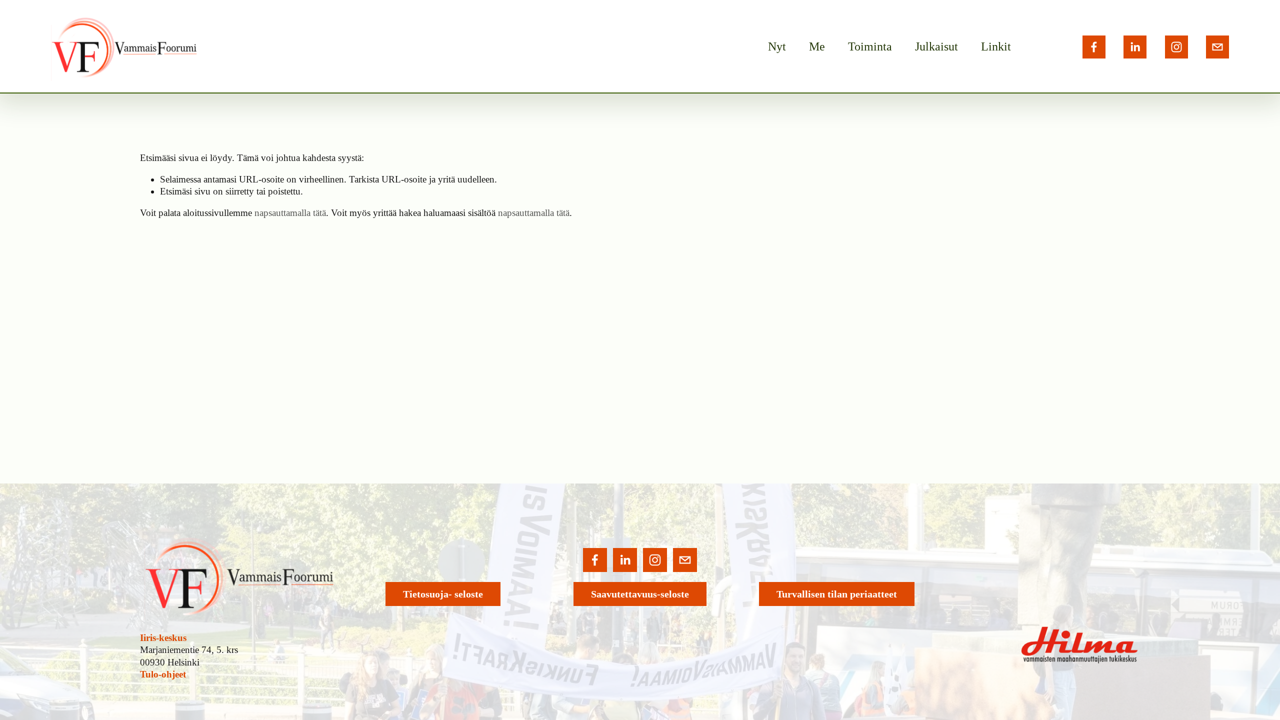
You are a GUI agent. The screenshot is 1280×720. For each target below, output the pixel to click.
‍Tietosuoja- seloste (443, 594)
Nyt (777, 46)
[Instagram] (1176, 47)
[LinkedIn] (1135, 47)
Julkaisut (936, 46)
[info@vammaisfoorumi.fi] (1217, 47)
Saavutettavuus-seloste (640, 594)
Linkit (996, 46)
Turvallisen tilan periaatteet (836, 594)
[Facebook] (1094, 47)
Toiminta (870, 46)
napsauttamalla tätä (290, 213)
